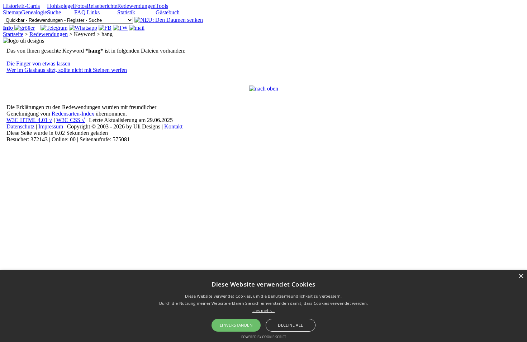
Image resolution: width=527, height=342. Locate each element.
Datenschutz (20, 126)
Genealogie (34, 12)
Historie (12, 6)
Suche (54, 12)
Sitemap (12, 12)
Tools (162, 6)
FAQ (80, 12)
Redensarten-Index (73, 114)
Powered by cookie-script (263, 336)
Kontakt (173, 126)
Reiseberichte (102, 6)
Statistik (126, 12)
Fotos (80, 6)
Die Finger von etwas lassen (38, 63)
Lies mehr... (263, 310)
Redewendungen (136, 6)
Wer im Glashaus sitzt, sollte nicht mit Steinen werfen (66, 70)
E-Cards (30, 6)
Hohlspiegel (60, 6)
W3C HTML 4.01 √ (29, 120)
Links (93, 12)
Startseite (13, 34)
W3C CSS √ (70, 120)
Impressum (50, 126)
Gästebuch (168, 12)
